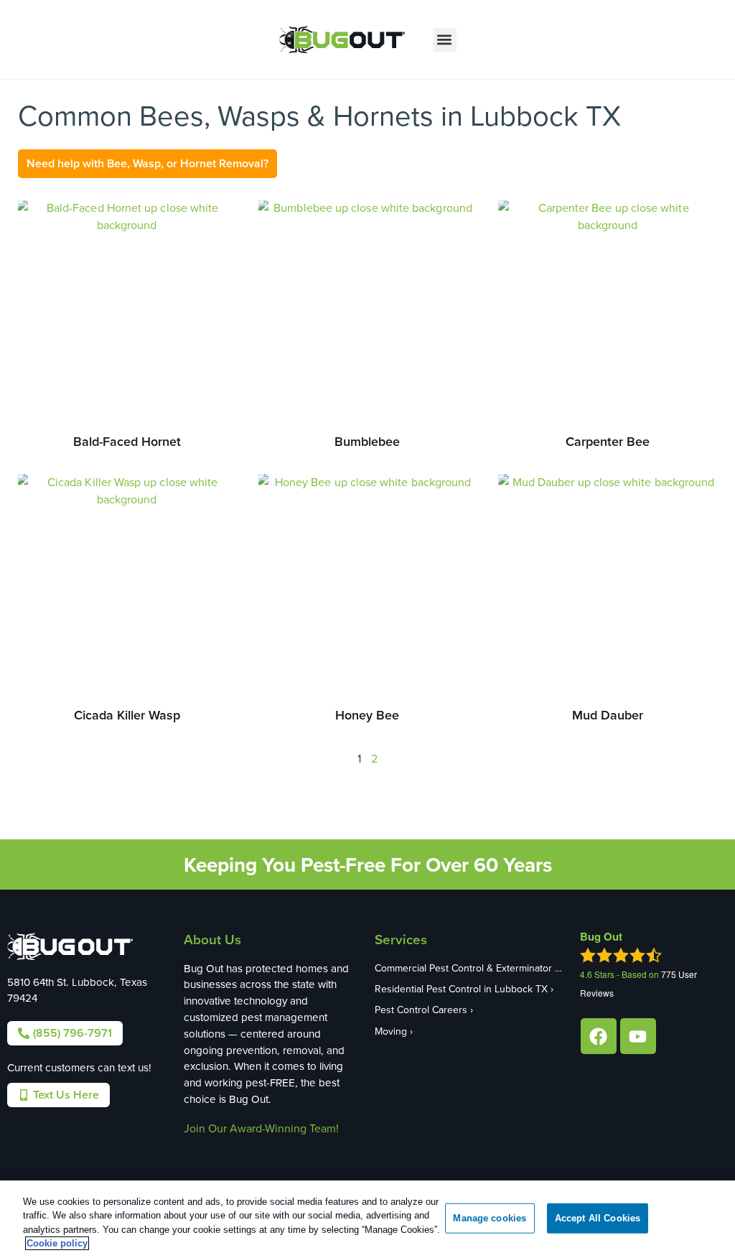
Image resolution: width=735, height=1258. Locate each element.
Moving (391, 1031)
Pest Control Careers (421, 1009)
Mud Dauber (607, 715)
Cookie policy (57, 1243)
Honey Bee (367, 715)
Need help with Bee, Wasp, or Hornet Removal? (147, 163)
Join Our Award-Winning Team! (261, 1128)
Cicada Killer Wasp (127, 715)
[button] (445, 40)
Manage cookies (489, 1218)
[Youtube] (638, 1036)
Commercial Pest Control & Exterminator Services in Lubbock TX (470, 968)
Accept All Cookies (597, 1218)
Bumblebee (367, 441)
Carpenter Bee (608, 441)
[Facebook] (599, 1036)
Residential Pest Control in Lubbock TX (461, 989)
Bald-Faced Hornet (127, 441)
